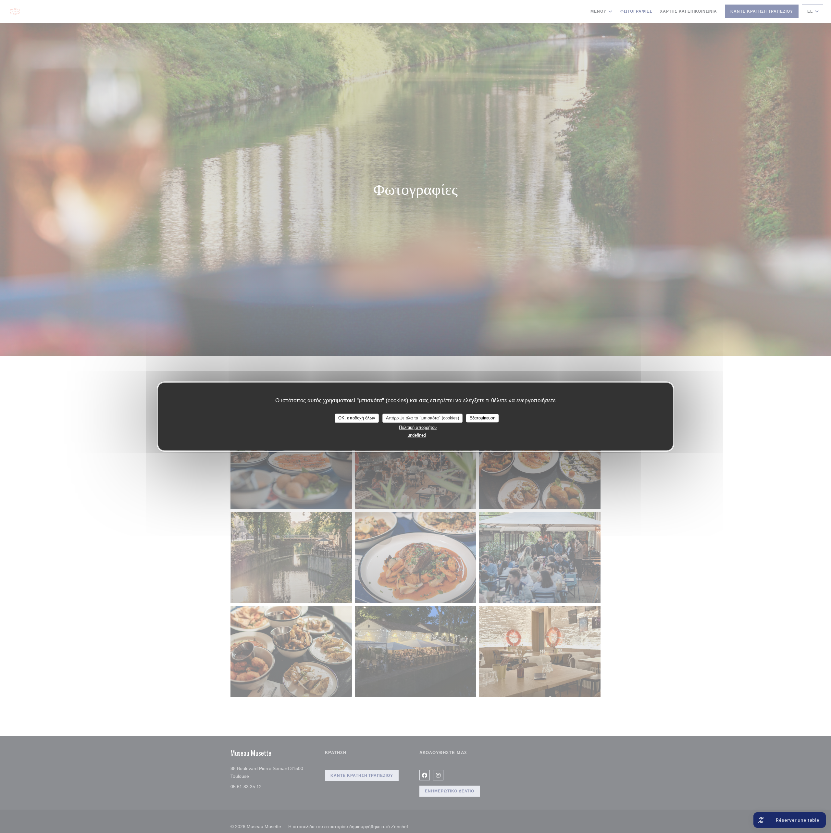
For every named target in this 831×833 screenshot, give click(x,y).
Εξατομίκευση (482, 418)
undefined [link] (417, 435)
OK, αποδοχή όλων (356, 418)
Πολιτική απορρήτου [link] (418, 427)
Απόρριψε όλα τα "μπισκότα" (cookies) (422, 418)
